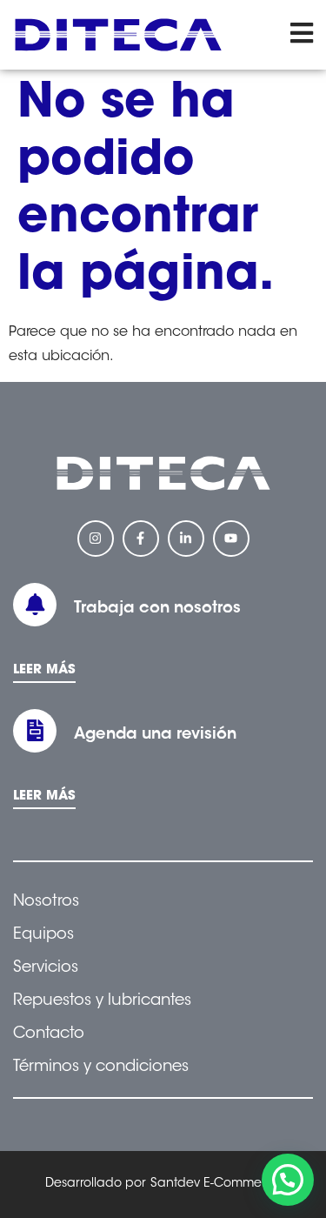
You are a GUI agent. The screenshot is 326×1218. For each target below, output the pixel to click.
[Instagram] (95, 538)
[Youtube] (231, 538)
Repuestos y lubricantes (102, 1001)
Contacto (48, 1034)
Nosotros (46, 902)
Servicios (45, 968)
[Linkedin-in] (186, 538)
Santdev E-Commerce (215, 1184)
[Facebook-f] (141, 538)
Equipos (43, 935)
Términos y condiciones (101, 1067)
